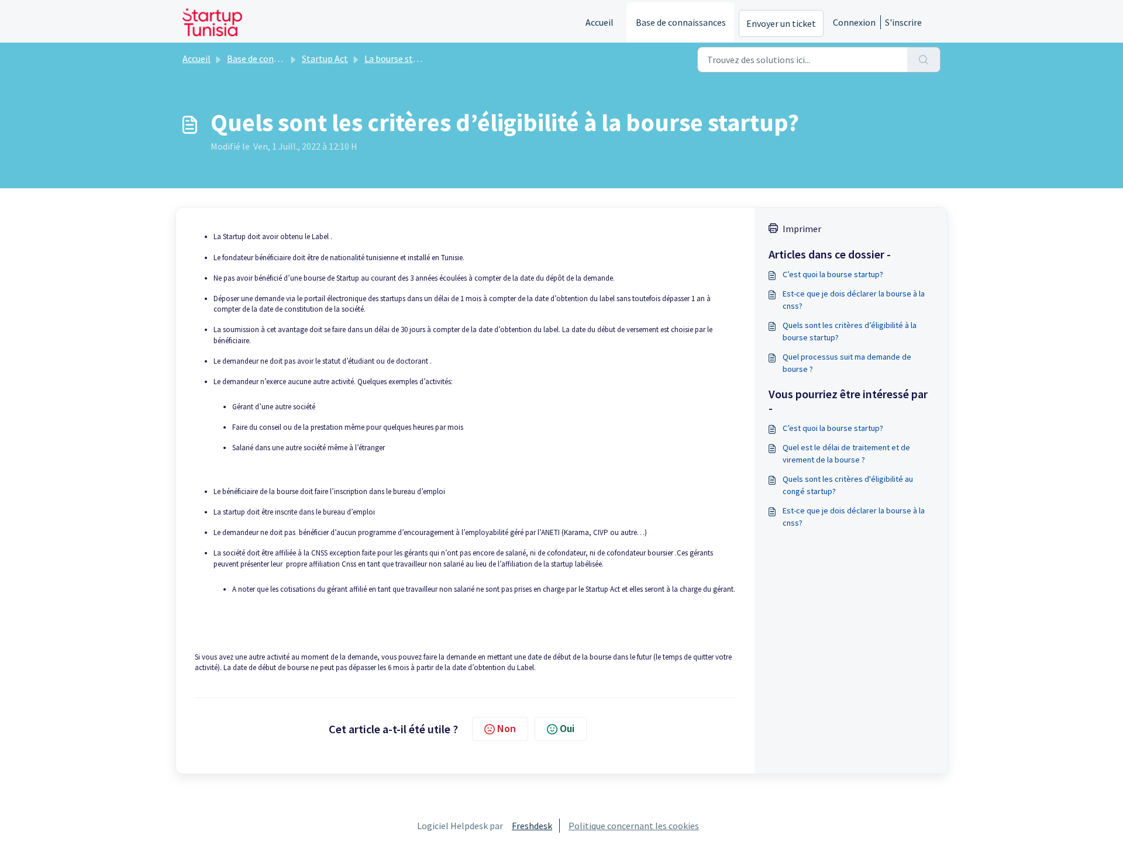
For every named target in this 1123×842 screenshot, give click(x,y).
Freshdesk (532, 825)
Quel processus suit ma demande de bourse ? (847, 362)
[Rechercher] (924, 60)
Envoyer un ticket (781, 23)
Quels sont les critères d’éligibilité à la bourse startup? (850, 331)
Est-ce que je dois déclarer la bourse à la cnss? (854, 299)
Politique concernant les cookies (634, 825)
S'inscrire (903, 22)
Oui (567, 728)
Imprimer (802, 228)
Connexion (854, 22)
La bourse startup (399, 58)
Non (506, 728)
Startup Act (325, 58)
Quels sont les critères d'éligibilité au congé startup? (848, 485)
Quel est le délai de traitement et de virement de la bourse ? (846, 453)
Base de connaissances (681, 22)
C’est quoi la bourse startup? (833, 274)
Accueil (599, 22)
